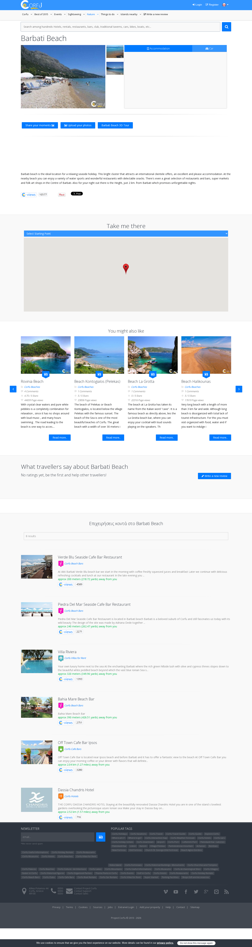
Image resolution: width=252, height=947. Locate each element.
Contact (180, 907)
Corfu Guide (195, 833)
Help (168, 907)
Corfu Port (173, 842)
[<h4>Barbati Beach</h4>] (63, 76)
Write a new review (156, 15)
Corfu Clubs (49, 877)
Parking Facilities (170, 877)
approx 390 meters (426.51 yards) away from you (87, 717)
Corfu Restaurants (86, 852)
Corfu (27, 15)
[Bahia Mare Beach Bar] (36, 707)
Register (213, 4)
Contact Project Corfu (85, 888)
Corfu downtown (145, 842)
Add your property (150, 907)
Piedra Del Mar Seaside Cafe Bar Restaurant (94, 604)
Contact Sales (81, 893)
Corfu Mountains (113, 869)
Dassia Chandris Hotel (76, 789)
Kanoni (143, 846)
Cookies (83, 907)
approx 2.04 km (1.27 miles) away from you (84, 764)
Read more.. (60, 437)
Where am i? (118, 837)
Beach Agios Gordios (191, 850)
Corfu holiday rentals (122, 842)
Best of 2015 (43, 15)
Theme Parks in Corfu (106, 873)
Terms (69, 907)
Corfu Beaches (32, 387)
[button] (126, 269)
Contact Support (82, 891)
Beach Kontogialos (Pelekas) (97, 381)
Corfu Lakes (95, 869)
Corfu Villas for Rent (75, 658)
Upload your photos (79, 125)
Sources (97, 907)
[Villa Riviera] (36, 661)
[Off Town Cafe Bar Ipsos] (36, 752)
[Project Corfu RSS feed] (226, 891)
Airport (160, 842)
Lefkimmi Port (189, 842)
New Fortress (118, 850)
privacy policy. (165, 942)
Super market (151, 877)
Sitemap (195, 907)
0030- (60, 888)
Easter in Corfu (29, 873)
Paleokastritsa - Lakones (212, 842)
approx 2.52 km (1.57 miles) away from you (84, 812)
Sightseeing (77, 15)
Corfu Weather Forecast (182, 837)
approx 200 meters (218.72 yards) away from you (87, 579)
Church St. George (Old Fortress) (161, 850)
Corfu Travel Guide (175, 833)
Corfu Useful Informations (35, 852)
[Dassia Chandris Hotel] (36, 800)
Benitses (213, 846)
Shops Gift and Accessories (195, 877)
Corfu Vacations (138, 833)
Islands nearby (131, 15)
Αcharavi (201, 846)
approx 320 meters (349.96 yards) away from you (87, 674)
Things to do (110, 15)
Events (60, 15)
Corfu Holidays (119, 833)
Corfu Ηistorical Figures (52, 873)
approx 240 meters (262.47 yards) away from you (87, 626)
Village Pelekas (157, 846)
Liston (133, 846)
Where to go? (134, 837)
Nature (93, 15)
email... (27, 837)
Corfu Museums (30, 856)
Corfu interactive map (156, 837)
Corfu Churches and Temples (202, 865)
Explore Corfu (212, 833)
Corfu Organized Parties (80, 873)
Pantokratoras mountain (181, 846)
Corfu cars (219, 837)
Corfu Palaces (29, 869)
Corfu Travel (156, 833)
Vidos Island (115, 865)
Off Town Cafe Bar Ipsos (77, 742)
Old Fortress (135, 850)
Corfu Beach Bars (73, 563)
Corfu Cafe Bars (72, 749)
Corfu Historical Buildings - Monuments (164, 865)
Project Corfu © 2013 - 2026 (126, 917)
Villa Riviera (67, 651)
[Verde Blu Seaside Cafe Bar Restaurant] (36, 567)
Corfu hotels (204, 837)
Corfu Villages (211, 869)
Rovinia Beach (32, 381)
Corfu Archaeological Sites (187, 869)
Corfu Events (127, 873)
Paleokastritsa (119, 846)
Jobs (110, 907)
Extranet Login (126, 907)
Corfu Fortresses (133, 865)
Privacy (56, 907)
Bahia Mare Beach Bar (76, 699)
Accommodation (159, 48)
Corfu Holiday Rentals (62, 852)
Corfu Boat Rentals (87, 877)
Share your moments (38, 125)
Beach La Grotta (141, 381)
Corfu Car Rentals (108, 877)
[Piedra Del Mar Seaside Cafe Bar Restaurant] (36, 609)
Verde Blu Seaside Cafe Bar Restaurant (90, 557)
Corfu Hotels (71, 796)
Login (198, 4)
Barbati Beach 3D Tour (115, 125)
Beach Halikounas (196, 381)
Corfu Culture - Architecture (72, 869)
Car (210, 48)
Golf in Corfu (143, 873)
